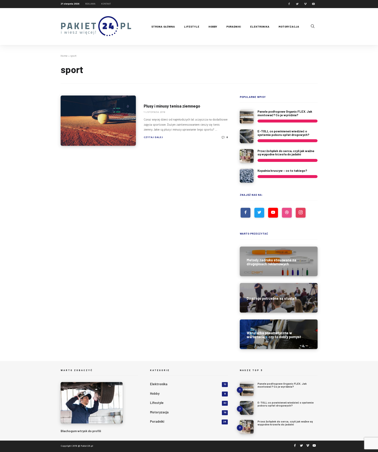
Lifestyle (157, 403)
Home (64, 56)
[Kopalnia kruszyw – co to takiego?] (247, 176)
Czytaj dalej (153, 137)
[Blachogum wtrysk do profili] (92, 402)
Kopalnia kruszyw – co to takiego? (282, 170)
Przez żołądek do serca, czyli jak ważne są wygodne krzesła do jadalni (286, 152)
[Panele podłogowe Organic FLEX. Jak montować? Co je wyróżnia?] (247, 116)
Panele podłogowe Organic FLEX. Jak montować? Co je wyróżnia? (285, 113)
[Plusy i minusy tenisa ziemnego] (98, 121)
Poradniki (157, 421)
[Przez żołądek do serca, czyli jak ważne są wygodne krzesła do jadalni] (247, 156)
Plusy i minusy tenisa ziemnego (172, 105)
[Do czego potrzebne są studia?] (279, 298)
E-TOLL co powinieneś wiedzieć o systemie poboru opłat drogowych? (283, 132)
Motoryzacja (159, 412)
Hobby (154, 393)
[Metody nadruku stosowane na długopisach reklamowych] (279, 261)
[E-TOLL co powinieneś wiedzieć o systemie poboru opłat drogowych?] (247, 136)
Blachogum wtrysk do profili (81, 431)
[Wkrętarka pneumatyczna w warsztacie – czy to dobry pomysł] (279, 334)
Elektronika (158, 384)
